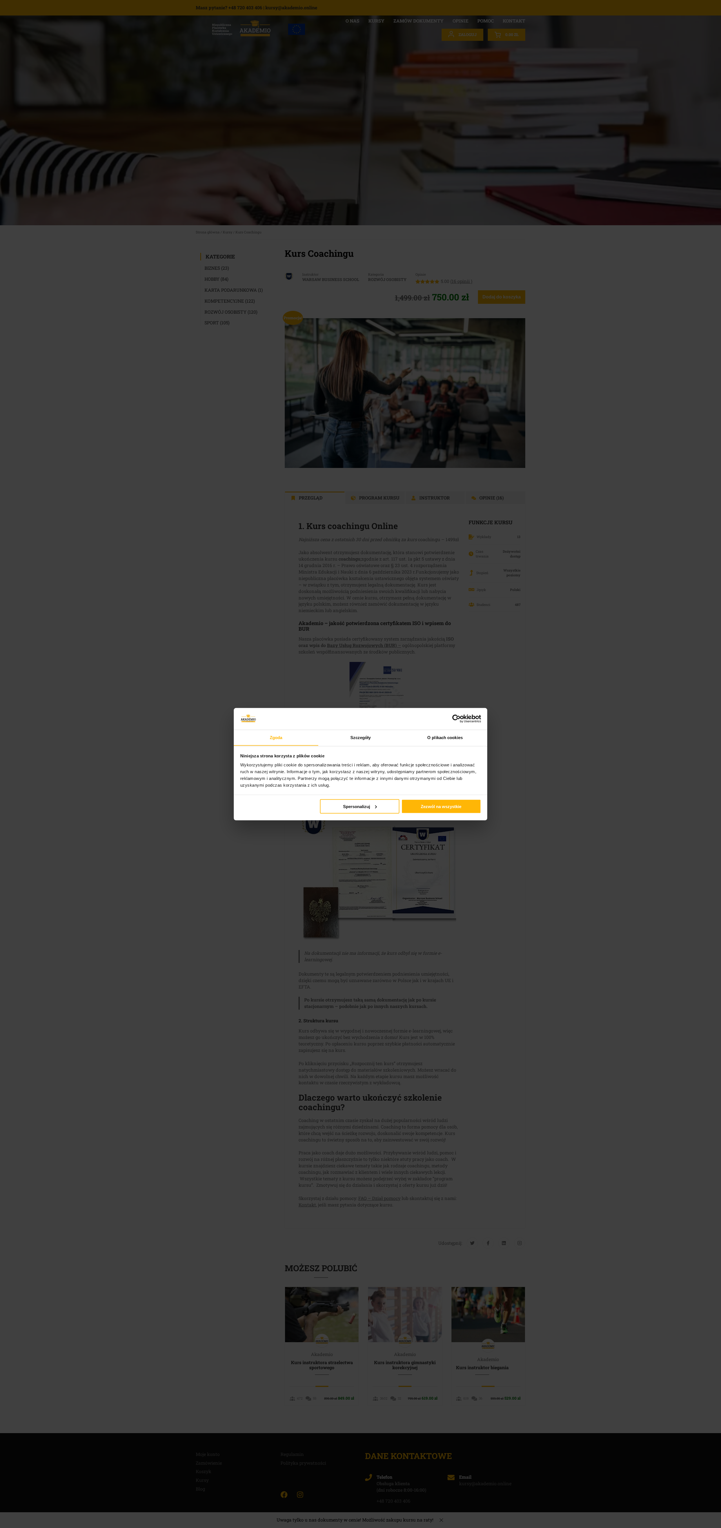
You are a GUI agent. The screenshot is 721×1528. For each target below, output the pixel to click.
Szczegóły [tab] (360, 737)
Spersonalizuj (356, 806)
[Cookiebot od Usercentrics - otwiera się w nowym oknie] (456, 718)
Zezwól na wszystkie (441, 806)
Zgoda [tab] (276, 737)
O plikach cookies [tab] (445, 737)
